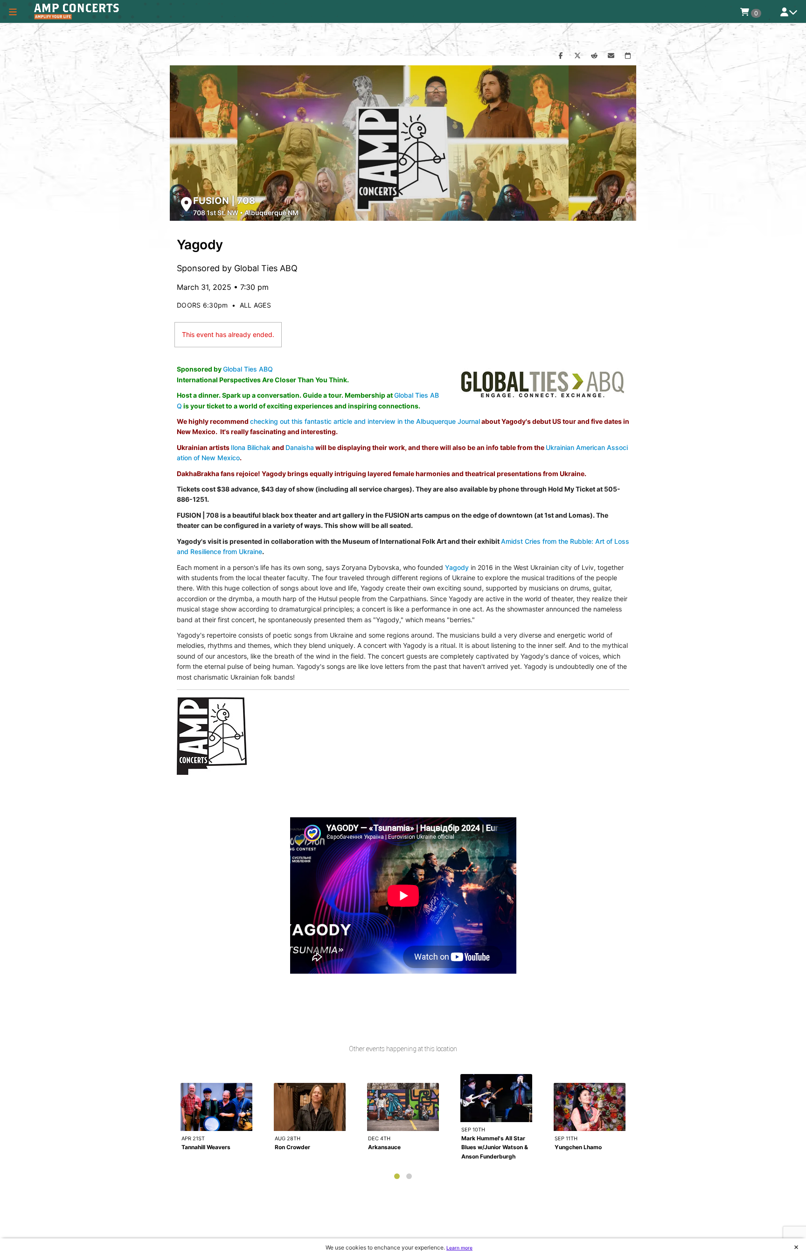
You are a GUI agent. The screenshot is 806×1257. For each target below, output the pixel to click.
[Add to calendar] (627, 56)
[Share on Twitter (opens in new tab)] (577, 56)
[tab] (397, 1176)
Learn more (459, 1247)
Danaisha (299, 447)
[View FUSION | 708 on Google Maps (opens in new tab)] (186, 204)
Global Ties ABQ (248, 369)
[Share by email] (611, 56)
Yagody (457, 567)
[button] (13, 11)
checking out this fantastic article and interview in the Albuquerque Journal (365, 421)
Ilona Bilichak (251, 447)
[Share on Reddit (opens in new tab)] (594, 56)
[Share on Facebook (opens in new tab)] (560, 56)
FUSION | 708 (224, 200)
